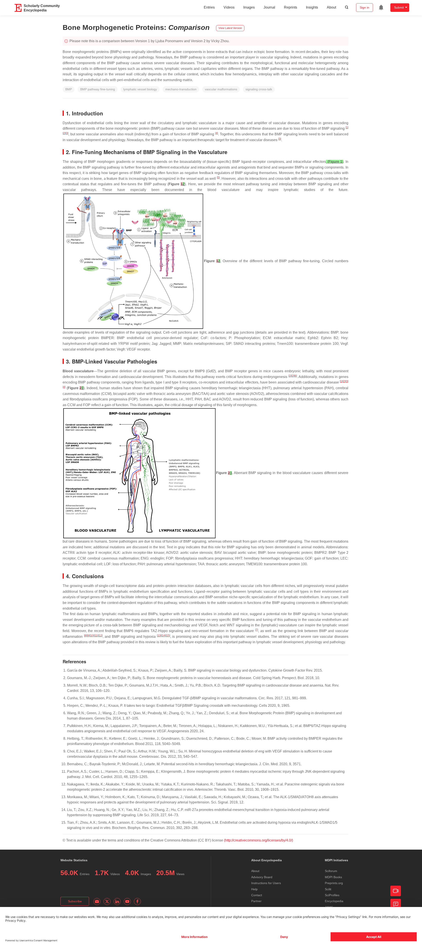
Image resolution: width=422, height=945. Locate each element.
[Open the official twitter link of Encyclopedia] (107, 901)
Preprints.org (334, 883)
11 (96, 635)
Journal (269, 7)
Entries (209, 7)
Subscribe (75, 901)
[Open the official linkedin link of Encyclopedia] (117, 901)
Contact (256, 895)
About (331, 7)
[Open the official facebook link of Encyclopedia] (137, 901)
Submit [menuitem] (399, 7)
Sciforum (331, 871)
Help (254, 889)
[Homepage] (18, 8)
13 (159, 635)
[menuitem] (381, 7)
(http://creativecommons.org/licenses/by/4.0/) (258, 840)
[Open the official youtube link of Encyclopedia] (127, 901)
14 (163, 635)
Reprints (290, 7)
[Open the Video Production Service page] (395, 891)
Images (249, 7)
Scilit (328, 889)
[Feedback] (395, 904)
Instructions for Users (266, 883)
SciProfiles (332, 895)
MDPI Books (333, 877)
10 (91, 635)
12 (100, 635)
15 (167, 635)
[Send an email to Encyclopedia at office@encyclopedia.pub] (96, 901)
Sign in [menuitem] (364, 7)
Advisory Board (261, 877)
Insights (312, 7)
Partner (256, 901)
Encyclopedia (334, 901)
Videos (229, 7)
